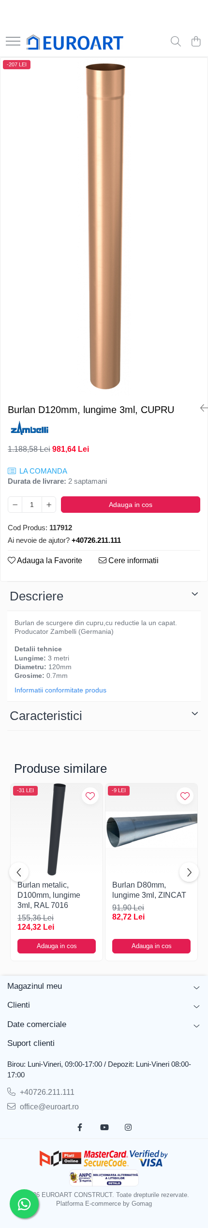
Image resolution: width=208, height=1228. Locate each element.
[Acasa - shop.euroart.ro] (75, 42)
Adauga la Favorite (48, 560)
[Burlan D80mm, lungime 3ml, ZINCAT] (151, 829)
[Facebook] (80, 1128)
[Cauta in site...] (176, 42)
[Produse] (13, 42)
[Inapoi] (200, 408)
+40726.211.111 (46, 1092)
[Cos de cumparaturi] (196, 42)
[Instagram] (128, 1128)
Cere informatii (132, 560)
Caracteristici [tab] (46, 715)
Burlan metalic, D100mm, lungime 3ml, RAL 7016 (48, 895)
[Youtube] (104, 1128)
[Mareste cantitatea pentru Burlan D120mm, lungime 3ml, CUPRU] (49, 504)
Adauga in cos (130, 504)
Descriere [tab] (36, 596)
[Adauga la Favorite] (90, 795)
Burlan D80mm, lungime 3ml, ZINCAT (149, 890)
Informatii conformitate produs (60, 690)
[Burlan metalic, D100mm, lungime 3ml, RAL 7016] (57, 829)
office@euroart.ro (48, 1107)
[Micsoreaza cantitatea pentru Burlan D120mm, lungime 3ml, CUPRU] (15, 504)
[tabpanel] (104, 227)
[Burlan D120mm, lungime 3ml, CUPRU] (104, 227)
